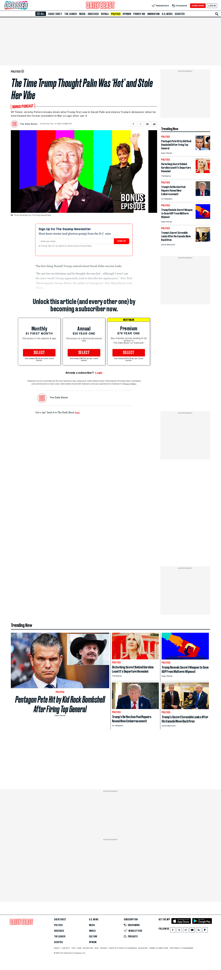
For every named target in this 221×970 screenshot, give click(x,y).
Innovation (153, 13)
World (92, 931)
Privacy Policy (86, 246)
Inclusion (142, 948)
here (77, 412)
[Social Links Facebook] (172, 930)
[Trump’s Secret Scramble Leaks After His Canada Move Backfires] (203, 240)
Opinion (127, 13)
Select (39, 353)
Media (82, 13)
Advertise (88, 948)
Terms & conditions (158, 948)
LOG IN (212, 5)
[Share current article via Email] (147, 124)
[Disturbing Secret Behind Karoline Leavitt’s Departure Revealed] (203, 172)
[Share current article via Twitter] (140, 124)
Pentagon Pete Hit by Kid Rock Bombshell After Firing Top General (60, 704)
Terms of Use (73, 246)
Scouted (180, 13)
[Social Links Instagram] (185, 930)
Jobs (79, 948)
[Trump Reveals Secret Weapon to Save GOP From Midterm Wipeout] (203, 218)
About (57, 948)
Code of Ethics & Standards (123, 948)
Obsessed (93, 13)
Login (98, 372)
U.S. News (167, 13)
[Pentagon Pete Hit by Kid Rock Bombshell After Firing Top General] (203, 149)
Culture (93, 936)
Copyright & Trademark (181, 948)
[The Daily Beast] (100, 6)
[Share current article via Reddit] (154, 124)
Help (96, 948)
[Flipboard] (205, 930)
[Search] (216, 14)
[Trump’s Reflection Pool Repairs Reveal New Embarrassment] (203, 195)
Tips (73, 948)
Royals (105, 13)
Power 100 (139, 13)
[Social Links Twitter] (179, 930)
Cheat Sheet (55, 13)
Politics (115, 13)
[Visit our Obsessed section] (26, 6)
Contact (65, 948)
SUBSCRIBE (198, 5)
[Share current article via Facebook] (133, 124)
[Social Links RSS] (198, 930)
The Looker (70, 13)
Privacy (104, 948)
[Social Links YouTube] (192, 930)
